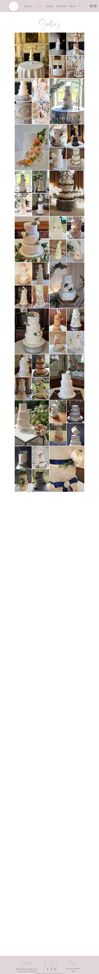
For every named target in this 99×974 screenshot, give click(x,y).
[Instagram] (91, 5)
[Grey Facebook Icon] (47, 969)
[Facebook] (95, 5)
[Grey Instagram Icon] (55, 969)
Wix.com (61, 973)
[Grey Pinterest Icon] (51, 969)
